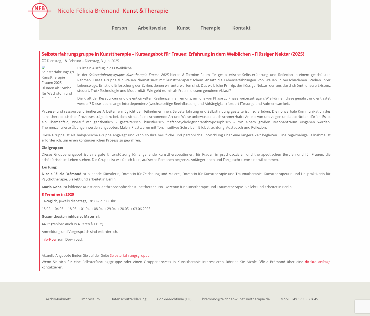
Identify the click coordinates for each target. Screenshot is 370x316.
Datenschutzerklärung (128, 299)
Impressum (90, 299)
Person (119, 28)
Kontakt (241, 28)
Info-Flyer (49, 239)
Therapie (210, 28)
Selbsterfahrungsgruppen (131, 255)
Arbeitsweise (152, 28)
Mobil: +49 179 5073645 (299, 299)
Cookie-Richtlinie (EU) (174, 299)
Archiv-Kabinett (58, 299)
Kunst (183, 28)
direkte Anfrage (318, 261)
